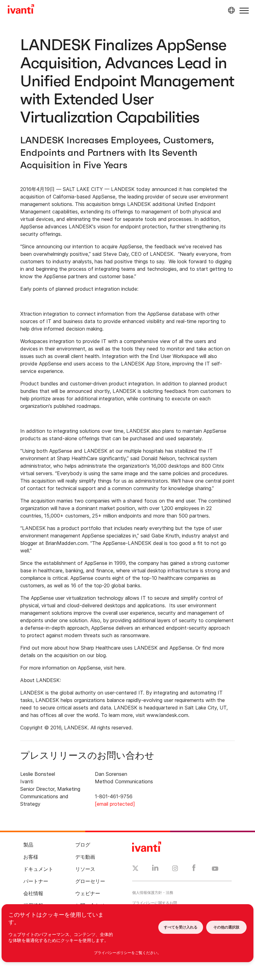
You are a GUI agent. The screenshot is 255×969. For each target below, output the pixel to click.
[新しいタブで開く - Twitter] (135, 869)
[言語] (230, 10)
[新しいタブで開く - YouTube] (215, 869)
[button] (244, 10)
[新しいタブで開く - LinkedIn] (155, 869)
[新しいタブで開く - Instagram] (175, 869)
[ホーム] (21, 10)
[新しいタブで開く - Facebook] (194, 869)
